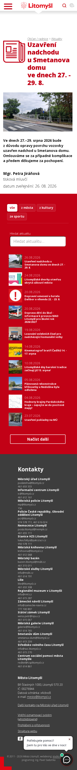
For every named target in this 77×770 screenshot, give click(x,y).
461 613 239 (25, 641)
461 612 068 (25, 554)
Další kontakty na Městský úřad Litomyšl (43, 705)
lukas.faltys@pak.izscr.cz (32, 540)
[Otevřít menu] (8, 6)
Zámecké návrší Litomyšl (35, 601)
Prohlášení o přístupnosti (34, 725)
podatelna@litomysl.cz (31, 482)
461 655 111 (25, 533)
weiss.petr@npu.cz (29, 616)
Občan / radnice (37, 39)
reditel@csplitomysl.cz (31, 662)
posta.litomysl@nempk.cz (32, 529)
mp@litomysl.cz (27, 504)
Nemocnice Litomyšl (32, 525)
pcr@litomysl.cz (27, 518)
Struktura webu (27, 731)
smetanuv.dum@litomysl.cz (34, 637)
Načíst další (38, 439)
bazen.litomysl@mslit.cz (32, 561)
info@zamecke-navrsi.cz (32, 605)
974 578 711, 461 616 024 (32, 522)
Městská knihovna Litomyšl (37, 547)
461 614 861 (25, 666)
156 (20, 508)
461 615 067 (25, 619)
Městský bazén (28, 558)
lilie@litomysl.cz (27, 583)
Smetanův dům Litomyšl (35, 634)
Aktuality (56, 39)
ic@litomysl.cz (26, 493)
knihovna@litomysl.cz (30, 550)
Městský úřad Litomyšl (34, 479)
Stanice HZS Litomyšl (32, 536)
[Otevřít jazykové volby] (72, 5)
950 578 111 (25, 544)
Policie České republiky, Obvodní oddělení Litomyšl (41, 513)
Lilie (20, 580)
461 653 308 (25, 587)
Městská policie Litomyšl (35, 500)
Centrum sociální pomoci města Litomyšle (40, 657)
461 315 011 (25, 565)
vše (12, 208)
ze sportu (17, 216)
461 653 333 (25, 486)
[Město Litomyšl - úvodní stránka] (36, 5)
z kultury (46, 208)
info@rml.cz (25, 594)
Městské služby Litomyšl (35, 569)
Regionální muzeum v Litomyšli (40, 591)
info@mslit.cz (25, 572)
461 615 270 (25, 652)
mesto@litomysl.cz (39, 697)
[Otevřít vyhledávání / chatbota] (64, 5)
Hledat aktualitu (20, 233)
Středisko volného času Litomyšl (41, 645)
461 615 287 (25, 598)
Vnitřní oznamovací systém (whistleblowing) (35, 717)
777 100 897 (25, 609)
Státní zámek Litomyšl (34, 612)
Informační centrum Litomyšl (38, 490)
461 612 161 (25, 497)
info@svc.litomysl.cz (29, 648)
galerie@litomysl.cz (29, 626)
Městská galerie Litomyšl (36, 623)
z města (27, 208)
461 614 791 (25, 576)
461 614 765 (25, 630)
